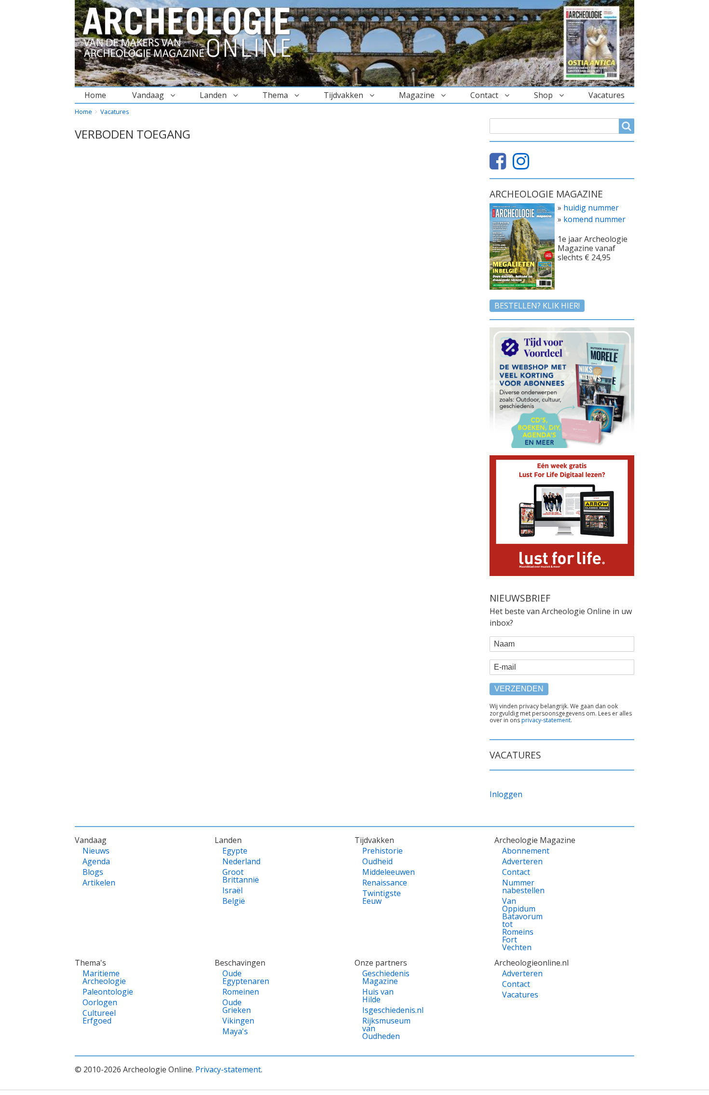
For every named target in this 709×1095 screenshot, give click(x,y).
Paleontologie (99, 992)
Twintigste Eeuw (378, 897)
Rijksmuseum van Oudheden (378, 1028)
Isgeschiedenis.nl (378, 1010)
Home (95, 95)
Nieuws (95, 851)
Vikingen (238, 1020)
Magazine (417, 95)
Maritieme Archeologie (99, 977)
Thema (275, 95)
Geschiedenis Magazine (378, 977)
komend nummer (594, 219)
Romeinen (239, 992)
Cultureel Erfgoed (99, 1016)
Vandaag (148, 95)
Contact (484, 95)
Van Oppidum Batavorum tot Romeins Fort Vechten (518, 924)
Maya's (235, 1031)
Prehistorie (378, 851)
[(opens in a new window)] (500, 165)
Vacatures (606, 95)
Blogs (92, 872)
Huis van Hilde (378, 995)
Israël (232, 890)
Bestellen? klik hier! (537, 305)
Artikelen (98, 882)
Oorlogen (99, 1002)
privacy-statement (546, 720)
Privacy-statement (228, 1069)
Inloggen (506, 794)
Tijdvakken (343, 95)
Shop (543, 95)
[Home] (190, 32)
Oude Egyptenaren (239, 977)
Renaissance (378, 882)
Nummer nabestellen (518, 886)
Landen (213, 95)
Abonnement (518, 851)
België (233, 901)
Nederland (239, 861)
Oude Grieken (236, 1006)
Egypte (234, 851)
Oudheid (377, 861)
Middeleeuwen (378, 872)
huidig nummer (591, 207)
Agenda (96, 861)
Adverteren (518, 861)
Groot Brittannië (239, 875)
